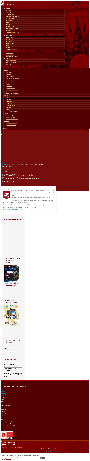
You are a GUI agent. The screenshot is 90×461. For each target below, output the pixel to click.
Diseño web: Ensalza (51, 451)
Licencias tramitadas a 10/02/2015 (13, 209)
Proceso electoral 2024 (12, 28)
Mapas (7, 22)
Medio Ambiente (10, 20)
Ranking (8, 45)
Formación (7, 58)
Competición (7, 35)
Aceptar (3, 459)
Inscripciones (7, 95)
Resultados (9, 41)
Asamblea (8, 12)
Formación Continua (11, 60)
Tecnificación (9, 53)
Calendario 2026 (10, 39)
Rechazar (8, 459)
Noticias (6, 65)
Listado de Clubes (10, 26)
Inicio (3, 164)
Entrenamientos (10, 55)
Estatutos (8, 10)
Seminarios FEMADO (9, 364)
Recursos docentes (11, 62)
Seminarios (9, 126)
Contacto (8, 30)
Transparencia (10, 18)
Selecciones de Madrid (11, 49)
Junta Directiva (10, 14)
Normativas (9, 37)
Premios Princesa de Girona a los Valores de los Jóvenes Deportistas (13, 368)
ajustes (42, 458)
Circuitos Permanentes (12, 119)
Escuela (6, 51)
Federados (9, 24)
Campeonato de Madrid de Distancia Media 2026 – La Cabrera (12, 260)
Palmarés (8, 47)
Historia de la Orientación (12, 93)
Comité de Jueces (10, 43)
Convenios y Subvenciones (12, 16)
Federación (7, 8)
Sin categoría (5, 171)
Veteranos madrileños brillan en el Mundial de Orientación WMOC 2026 (13, 375)
